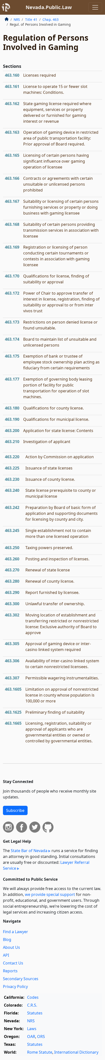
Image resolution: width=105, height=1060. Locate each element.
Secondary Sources (20, 978)
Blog (7, 939)
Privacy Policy (15, 986)
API (6, 955)
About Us (11, 947)
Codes (33, 997)
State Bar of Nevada (29, 850)
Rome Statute (39, 1052)
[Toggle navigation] (95, 7)
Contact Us (13, 963)
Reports (10, 971)
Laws (31, 1028)
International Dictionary (76, 1052)
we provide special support (50, 894)
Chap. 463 (50, 19)
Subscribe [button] (15, 810)
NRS (17, 19)
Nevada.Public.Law (49, 7)
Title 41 (31, 19)
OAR (31, 1036)
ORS (41, 1036)
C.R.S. (32, 1005)
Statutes (34, 1013)
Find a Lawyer (15, 931)
